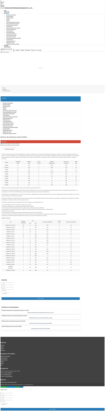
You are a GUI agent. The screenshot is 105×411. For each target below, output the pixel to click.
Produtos (6, 13)
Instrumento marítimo (10, 32)
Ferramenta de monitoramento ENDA (13, 38)
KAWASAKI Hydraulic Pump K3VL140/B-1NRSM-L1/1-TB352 (40, 317)
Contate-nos (7, 46)
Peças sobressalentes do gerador (12, 23)
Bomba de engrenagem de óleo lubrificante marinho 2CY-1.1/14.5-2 (41, 312)
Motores (7, 20)
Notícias (6, 45)
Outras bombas (9, 26)
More (1, 365)
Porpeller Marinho (9, 39)
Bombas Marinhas (9, 17)
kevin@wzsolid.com (7, 374)
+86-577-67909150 (8, 372)
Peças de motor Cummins (11, 35)
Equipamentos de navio (10, 41)
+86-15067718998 (8, 376)
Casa (5, 10)
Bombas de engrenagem (11, 14)
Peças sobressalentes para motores (10, 116)
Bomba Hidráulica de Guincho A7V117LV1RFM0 (40, 328)
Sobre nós (6, 11)
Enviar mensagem (40, 298)
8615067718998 (3, 386)
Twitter (6, 382)
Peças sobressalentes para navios (13, 22)
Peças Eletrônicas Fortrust (11, 33)
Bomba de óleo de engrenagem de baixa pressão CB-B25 (40, 323)
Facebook (2, 382)
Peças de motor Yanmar (11, 36)
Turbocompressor (9, 30)
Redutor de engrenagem (11, 29)
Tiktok (15, 382)
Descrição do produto (9, 149)
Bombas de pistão (9, 16)
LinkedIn (9, 382)
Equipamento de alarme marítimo (9, 133)
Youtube (12, 382)
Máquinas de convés (10, 42)
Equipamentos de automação (12, 25)
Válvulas (8, 19)
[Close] (0, 392)
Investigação (4, 141)
